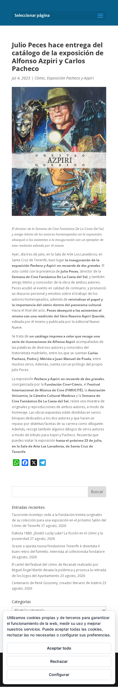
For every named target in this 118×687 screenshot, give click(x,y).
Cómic (40, 78)
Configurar (59, 674)
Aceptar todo (59, 648)
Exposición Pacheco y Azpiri (70, 78)
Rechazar (59, 661)
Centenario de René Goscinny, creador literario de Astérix (57, 583)
